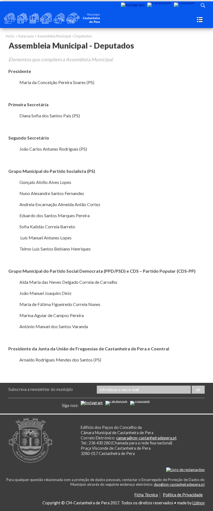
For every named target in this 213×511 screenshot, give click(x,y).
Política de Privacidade (183, 494)
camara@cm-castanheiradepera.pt (146, 438)
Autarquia (26, 36)
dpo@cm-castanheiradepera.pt (179, 484)
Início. (10, 36)
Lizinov (198, 502)
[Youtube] (184, 4)
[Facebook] (159, 4)
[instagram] (132, 4)
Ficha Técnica (146, 494)
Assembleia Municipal (54, 36)
